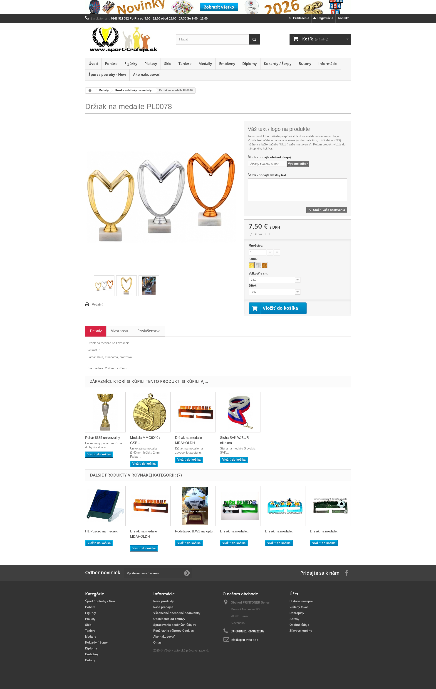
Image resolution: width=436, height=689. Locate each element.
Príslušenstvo (149, 330)
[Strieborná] (258, 265)
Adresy (294, 619)
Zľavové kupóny (301, 630)
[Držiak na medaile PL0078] (104, 286)
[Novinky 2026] (218, 7)
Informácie (327, 63)
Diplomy (249, 63)
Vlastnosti (119, 330)
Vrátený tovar (299, 607)
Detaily (96, 330)
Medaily (205, 63)
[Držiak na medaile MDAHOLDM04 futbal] (330, 506)
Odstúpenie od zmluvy (169, 619)
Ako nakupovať (146, 74)
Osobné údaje (299, 625)
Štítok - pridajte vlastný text (267, 175)
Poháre (111, 63)
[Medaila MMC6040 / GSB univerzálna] (150, 412)
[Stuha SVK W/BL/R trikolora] (240, 412)
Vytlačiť (97, 304)
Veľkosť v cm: (259, 273)
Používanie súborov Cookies (173, 630)
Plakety (150, 63)
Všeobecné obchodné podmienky (176, 613)
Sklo (167, 63)
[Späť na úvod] (90, 90)
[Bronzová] (264, 265)
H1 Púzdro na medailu (101, 531)
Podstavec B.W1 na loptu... (195, 531)
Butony (305, 63)
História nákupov (301, 601)
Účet (294, 594)
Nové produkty (163, 601)
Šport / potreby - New (107, 74)
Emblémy (227, 63)
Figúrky (130, 63)
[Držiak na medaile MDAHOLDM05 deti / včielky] (285, 506)
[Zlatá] (251, 265)
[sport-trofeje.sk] (127, 39)
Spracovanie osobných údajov (174, 625)
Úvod (93, 63)
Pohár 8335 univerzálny (102, 437)
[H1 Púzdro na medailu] (105, 506)
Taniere (184, 63)
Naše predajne (163, 607)
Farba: (253, 259)
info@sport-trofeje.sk (244, 640)
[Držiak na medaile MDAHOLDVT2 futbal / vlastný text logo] (240, 506)
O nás (157, 642)
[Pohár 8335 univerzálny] (105, 412)
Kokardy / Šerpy (278, 63)
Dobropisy (297, 613)
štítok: (253, 285)
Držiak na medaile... (235, 531)
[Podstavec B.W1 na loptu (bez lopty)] (195, 506)
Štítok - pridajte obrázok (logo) (269, 157)
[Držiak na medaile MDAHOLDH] (195, 412)
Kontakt (343, 18)
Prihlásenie (300, 18)
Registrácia (324, 18)
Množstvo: (256, 245)
